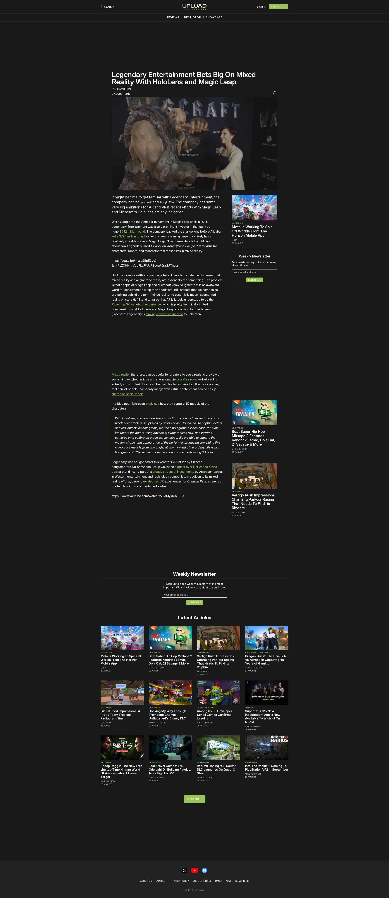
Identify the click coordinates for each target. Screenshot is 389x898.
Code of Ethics (202, 881)
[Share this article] (274, 92)
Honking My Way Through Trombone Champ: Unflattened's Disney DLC (167, 714)
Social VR (237, 223)
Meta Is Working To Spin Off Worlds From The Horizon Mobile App (252, 231)
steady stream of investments (173, 472)
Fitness (249, 707)
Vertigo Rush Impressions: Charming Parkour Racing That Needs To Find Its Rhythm (254, 501)
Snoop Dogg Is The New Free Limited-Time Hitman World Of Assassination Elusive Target (122, 771)
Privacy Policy (180, 881)
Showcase (214, 17)
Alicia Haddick (253, 667)
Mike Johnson (239, 449)
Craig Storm (252, 726)
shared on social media (127, 394)
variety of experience (136, 304)
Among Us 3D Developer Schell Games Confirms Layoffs (214, 714)
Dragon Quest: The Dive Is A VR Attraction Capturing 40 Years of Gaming (265, 659)
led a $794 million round (128, 236)
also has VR (156, 481)
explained (152, 404)
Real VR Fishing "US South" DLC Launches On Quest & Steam (216, 769)
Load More (194, 799)
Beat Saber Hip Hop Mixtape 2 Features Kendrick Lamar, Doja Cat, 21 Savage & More (253, 438)
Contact (161, 881)
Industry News (205, 707)
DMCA (218, 881)
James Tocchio (157, 722)
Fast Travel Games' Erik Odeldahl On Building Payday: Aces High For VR (170, 769)
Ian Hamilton (121, 89)
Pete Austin (238, 512)
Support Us (278, 6)
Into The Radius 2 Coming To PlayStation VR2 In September (266, 767)
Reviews (173, 17)
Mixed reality (120, 374)
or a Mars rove (186, 379)
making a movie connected (164, 314)
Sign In (261, 6)
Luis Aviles (107, 722)
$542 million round (132, 231)
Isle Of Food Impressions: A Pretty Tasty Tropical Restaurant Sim (120, 714)
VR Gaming (238, 428)
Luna (234, 240)
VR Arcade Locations (257, 652)
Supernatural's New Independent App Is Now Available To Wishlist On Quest (262, 716)
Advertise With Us (237, 881)
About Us (146, 881)
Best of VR (192, 17)
